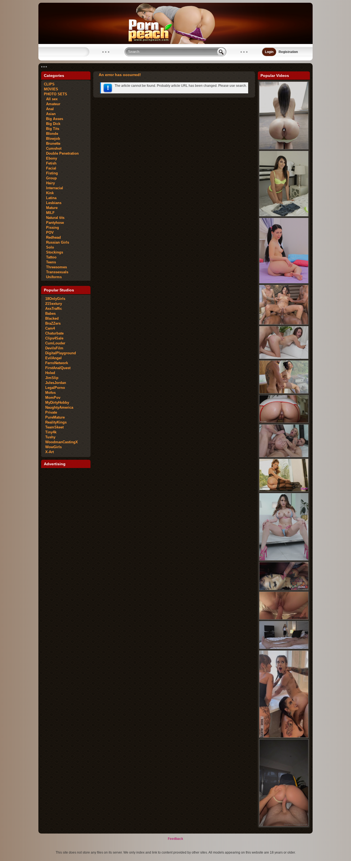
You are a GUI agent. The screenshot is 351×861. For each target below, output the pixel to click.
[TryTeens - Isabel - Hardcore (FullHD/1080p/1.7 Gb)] (283, 282)
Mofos (50, 393)
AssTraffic (53, 308)
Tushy (50, 437)
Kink (49, 193)
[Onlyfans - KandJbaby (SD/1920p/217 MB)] (283, 825)
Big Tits (51, 129)
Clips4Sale (54, 338)
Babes (50, 313)
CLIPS (49, 84)
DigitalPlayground (60, 353)
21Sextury (53, 304)
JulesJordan (55, 383)
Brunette (52, 143)
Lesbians (52, 203)
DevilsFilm (54, 348)
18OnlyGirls (55, 299)
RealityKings (56, 422)
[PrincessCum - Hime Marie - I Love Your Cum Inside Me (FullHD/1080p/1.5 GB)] (283, 215)
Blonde (51, 134)
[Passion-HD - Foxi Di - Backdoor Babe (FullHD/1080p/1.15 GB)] (283, 148)
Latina (50, 198)
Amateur (52, 104)
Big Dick (52, 124)
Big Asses (53, 119)
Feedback (175, 839)
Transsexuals (56, 272)
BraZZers (53, 323)
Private (51, 412)
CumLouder (55, 343)
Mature (51, 208)
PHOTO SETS (55, 94)
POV (49, 232)
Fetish (50, 163)
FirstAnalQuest (57, 368)
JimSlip (51, 378)
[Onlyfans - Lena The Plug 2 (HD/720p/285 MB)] (283, 737)
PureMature (55, 417)
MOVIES (51, 89)
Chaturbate (54, 333)
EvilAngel (53, 358)
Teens (50, 262)
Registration (288, 52)
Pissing (51, 227)
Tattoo (50, 257)
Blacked (52, 318)
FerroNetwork (56, 363)
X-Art (49, 452)
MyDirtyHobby (57, 402)
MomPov (52, 397)
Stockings (53, 252)
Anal (49, 109)
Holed (50, 373)
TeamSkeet (54, 427)
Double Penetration (61, 153)
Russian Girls (56, 242)
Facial (50, 168)
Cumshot (52, 148)
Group (50, 178)
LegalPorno (55, 388)
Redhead (52, 237)
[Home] (175, 43)
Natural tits (54, 218)
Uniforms (53, 277)
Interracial (53, 188)
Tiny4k (50, 432)
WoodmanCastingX (61, 442)
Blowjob (52, 138)
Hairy (49, 183)
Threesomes (55, 267)
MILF (49, 213)
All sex (51, 99)
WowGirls (53, 447)
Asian (50, 114)
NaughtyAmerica (59, 407)
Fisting (51, 173)
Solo (49, 247)
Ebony (50, 158)
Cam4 (50, 328)
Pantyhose (54, 223)
